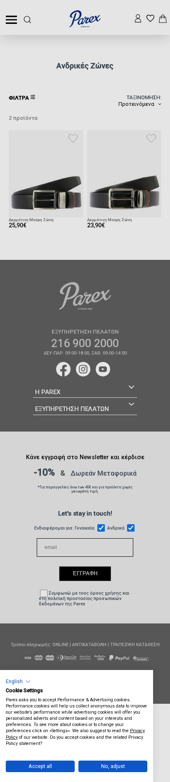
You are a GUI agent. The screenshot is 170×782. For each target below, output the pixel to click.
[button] (18, 681)
